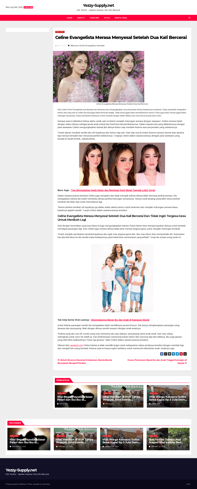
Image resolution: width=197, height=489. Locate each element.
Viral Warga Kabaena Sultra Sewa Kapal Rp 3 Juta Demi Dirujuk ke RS (167, 399)
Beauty (81, 18)
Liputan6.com (76, 345)
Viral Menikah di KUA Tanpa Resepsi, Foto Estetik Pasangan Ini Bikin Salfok (121, 399)
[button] (189, 18)
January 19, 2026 (158, 446)
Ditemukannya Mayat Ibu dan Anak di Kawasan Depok (120, 320)
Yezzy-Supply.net (98, 5)
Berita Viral (121, 18)
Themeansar (46, 484)
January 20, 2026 (112, 446)
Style (107, 18)
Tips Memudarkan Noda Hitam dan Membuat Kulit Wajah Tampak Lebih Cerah (113, 190)
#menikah (101, 46)
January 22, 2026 (19, 446)
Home (69, 18)
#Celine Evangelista (87, 46)
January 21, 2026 (65, 446)
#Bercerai (74, 46)
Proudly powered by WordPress (16, 484)
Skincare (94, 18)
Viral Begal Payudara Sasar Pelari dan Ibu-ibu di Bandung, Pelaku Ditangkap (29, 442)
